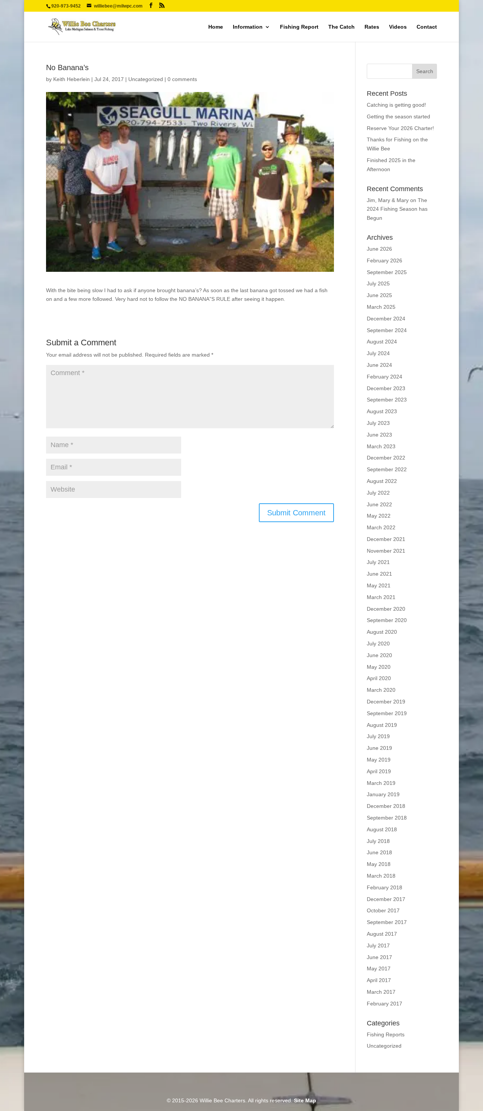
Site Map (305, 1100)
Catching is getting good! (396, 105)
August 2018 (382, 829)
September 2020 (387, 620)
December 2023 (386, 388)
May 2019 (379, 760)
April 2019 (379, 771)
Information (248, 27)
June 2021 (379, 574)
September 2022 (387, 469)
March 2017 (381, 992)
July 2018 (378, 841)
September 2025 (387, 272)
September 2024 (387, 330)
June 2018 (379, 852)
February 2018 (384, 887)
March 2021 (381, 597)
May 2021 (379, 585)
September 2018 (387, 818)
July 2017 (378, 945)
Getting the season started (398, 116)
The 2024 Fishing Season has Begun (397, 209)
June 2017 (379, 957)
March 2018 (381, 876)
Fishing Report (299, 27)
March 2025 (381, 307)
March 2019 (381, 783)
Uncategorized (145, 79)
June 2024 (379, 365)
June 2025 (379, 295)
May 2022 (379, 516)
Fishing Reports (386, 1034)
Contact (427, 27)
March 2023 (381, 446)
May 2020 (379, 667)
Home (215, 27)
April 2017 (379, 980)
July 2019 (378, 736)
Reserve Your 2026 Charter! (400, 128)
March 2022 (381, 527)
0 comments (182, 79)
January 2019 (383, 794)
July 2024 (378, 353)
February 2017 (384, 1004)
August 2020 (382, 632)
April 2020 (379, 678)
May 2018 (379, 864)
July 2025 (378, 283)
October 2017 (383, 910)
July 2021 (378, 562)
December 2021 (386, 539)
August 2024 (382, 342)
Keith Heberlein (71, 79)
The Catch (341, 27)
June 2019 (379, 748)
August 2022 (382, 481)
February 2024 (384, 377)
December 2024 (386, 319)
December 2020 (386, 609)
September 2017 (387, 922)
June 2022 (379, 504)
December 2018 (386, 806)
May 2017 (379, 968)
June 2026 (379, 249)
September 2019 (387, 713)
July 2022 (378, 493)
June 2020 (379, 655)
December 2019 (386, 702)
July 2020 (378, 644)
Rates (372, 27)
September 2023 (387, 400)
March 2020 (381, 690)
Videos (398, 27)
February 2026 (384, 260)
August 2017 (382, 934)
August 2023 (382, 411)
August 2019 (382, 725)
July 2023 (378, 423)
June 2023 (379, 435)
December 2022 (386, 458)
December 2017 (386, 899)
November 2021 (386, 551)
